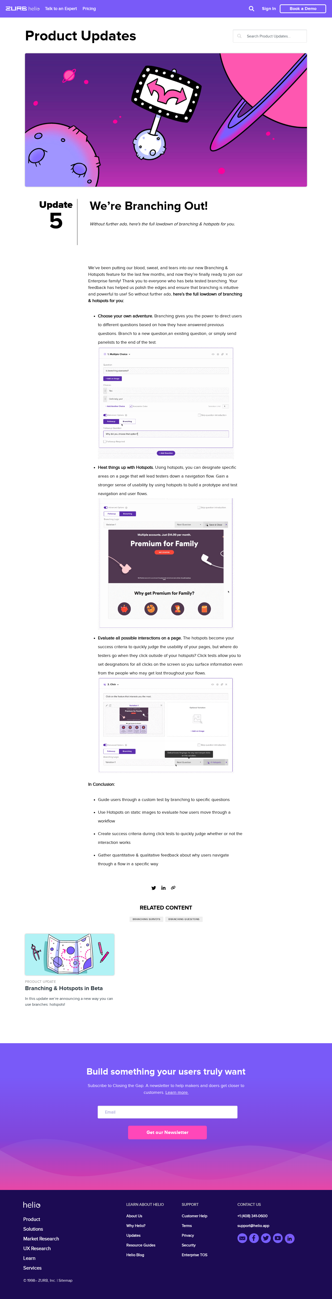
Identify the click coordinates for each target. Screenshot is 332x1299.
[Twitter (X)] (267, 1239)
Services (32, 1268)
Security (189, 1245)
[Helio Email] (243, 1239)
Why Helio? (135, 1226)
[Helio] (34, 9)
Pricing (89, 8)
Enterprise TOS (194, 1255)
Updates (133, 1235)
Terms (187, 1226)
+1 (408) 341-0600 (252, 1216)
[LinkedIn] (290, 1239)
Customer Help (194, 1216)
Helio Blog (135, 1255)
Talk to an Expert (61, 8)
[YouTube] (279, 1239)
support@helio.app (253, 1226)
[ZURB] (16, 9)
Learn (29, 1258)
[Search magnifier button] (239, 36)
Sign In (269, 8)
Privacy (188, 1235)
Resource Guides (140, 1245)
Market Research (41, 1239)
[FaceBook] (255, 1239)
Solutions (33, 1229)
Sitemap (65, 1280)
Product (31, 1219)
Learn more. (177, 1092)
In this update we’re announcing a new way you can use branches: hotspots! (69, 993)
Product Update (40, 982)
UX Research (37, 1249)
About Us (134, 1216)
